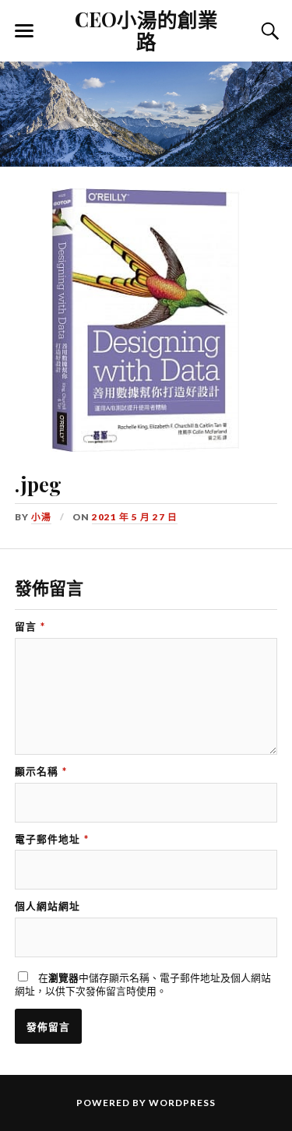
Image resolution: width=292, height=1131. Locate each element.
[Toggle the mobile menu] (24, 31)
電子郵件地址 (52, 839)
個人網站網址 (47, 906)
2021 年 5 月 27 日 (135, 517)
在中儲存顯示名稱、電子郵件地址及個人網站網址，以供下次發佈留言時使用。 (143, 984)
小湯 (41, 517)
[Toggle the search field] (268, 31)
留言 (30, 627)
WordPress (182, 1102)
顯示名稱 (41, 771)
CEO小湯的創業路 (146, 29)
